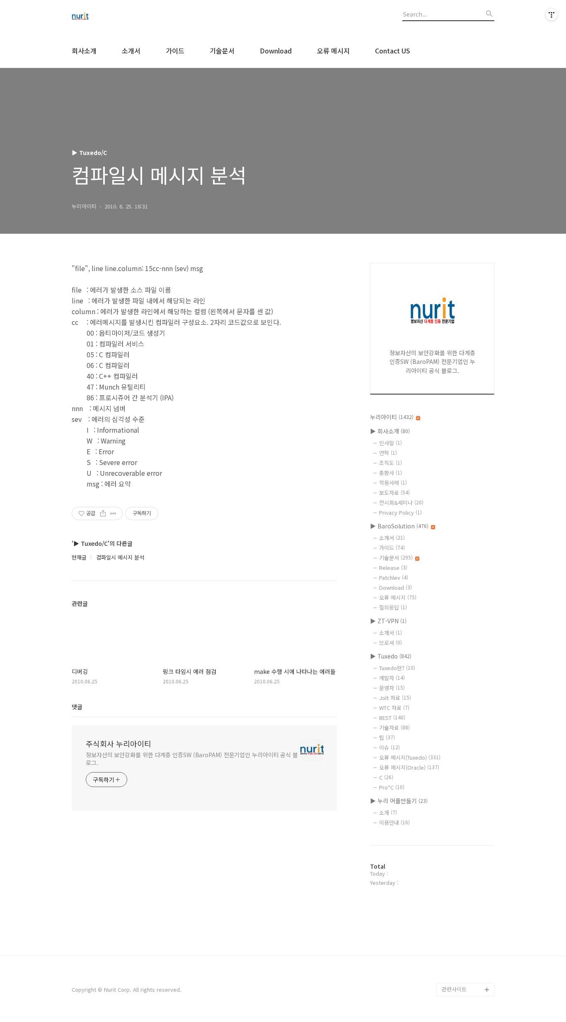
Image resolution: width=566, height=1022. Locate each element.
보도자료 (394, 492)
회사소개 (84, 50)
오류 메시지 (333, 50)
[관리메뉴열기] (551, 14)
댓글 (77, 706)
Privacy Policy (400, 512)
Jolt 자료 (395, 698)
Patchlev (393, 577)
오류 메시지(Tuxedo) (409, 757)
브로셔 (390, 643)
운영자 (392, 688)
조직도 (390, 463)
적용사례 (393, 483)
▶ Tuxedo (390, 656)
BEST (392, 718)
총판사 (390, 473)
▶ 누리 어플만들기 (399, 801)
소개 (388, 812)
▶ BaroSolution (399, 526)
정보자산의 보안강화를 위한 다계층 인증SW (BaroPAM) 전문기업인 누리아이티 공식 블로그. (192, 759)
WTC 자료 (394, 708)
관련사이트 (454, 989)
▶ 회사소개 (390, 431)
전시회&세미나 (401, 502)
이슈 (389, 747)
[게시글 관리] (113, 513)
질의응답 (393, 607)
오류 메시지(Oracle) (409, 767)
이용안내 (394, 822)
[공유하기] (103, 513)
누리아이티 (392, 417)
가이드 (175, 50)
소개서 (131, 50)
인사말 (390, 443)
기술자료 (394, 727)
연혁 (388, 453)
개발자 (392, 678)
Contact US (392, 50)
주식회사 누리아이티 (118, 743)
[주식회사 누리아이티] (117, 17)
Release (393, 568)
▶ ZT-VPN (388, 621)
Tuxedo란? (397, 668)
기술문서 (222, 50)
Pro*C (391, 787)
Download (276, 50)
